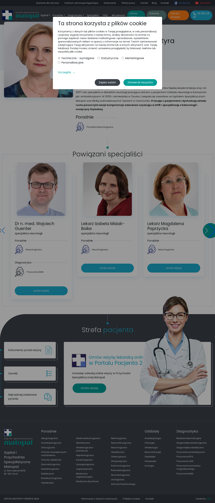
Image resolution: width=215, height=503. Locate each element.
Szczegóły (64, 72)
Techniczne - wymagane (77, 58)
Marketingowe (134, 58)
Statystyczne (109, 58)
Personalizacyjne (72, 62)
